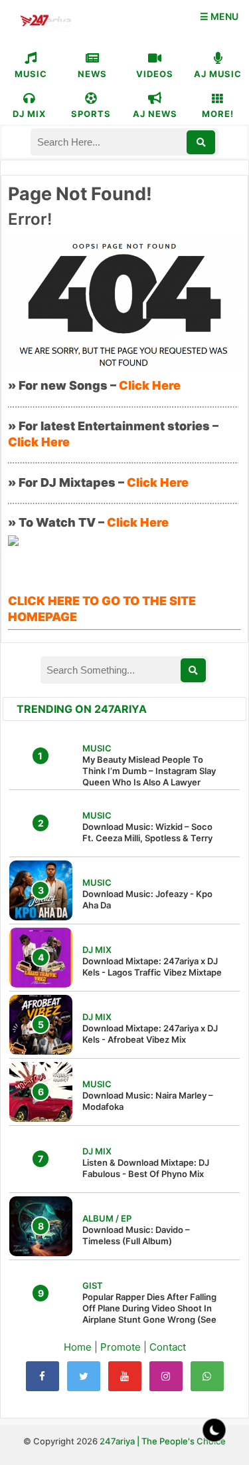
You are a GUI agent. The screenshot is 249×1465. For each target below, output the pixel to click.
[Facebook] (42, 1376)
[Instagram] (166, 1376)
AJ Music (218, 73)
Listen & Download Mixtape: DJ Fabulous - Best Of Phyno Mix (145, 1168)
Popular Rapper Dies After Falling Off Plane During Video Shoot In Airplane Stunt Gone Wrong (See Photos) (149, 1313)
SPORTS (91, 113)
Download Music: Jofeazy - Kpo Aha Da (147, 899)
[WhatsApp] (207, 1376)
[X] (83, 1376)
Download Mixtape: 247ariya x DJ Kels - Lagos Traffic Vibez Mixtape (152, 967)
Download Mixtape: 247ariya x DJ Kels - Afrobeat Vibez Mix (150, 1034)
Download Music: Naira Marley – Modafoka (147, 1101)
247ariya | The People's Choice (163, 1441)
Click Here (150, 385)
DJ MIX (29, 113)
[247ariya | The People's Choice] (45, 22)
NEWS (92, 73)
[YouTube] (124, 1376)
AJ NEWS (155, 113)
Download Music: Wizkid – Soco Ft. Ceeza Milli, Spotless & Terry (147, 832)
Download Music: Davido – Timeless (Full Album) (136, 1235)
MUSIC (31, 73)
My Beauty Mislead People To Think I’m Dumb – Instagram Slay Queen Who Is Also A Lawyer (149, 770)
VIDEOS (154, 73)
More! (218, 113)
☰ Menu (219, 16)
